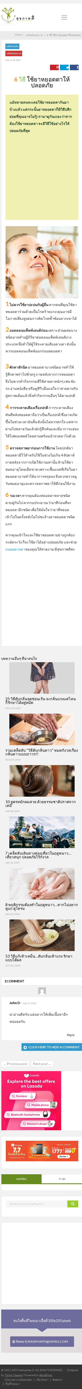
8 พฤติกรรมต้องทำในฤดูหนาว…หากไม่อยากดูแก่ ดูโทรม (41, 906)
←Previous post (15, 1064)
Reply (71, 1035)
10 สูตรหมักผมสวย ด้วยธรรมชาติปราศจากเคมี (40, 803)
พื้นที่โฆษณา (12, 1383)
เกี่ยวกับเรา (42, 1379)
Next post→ (42, 1064)
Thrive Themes (13, 1375)
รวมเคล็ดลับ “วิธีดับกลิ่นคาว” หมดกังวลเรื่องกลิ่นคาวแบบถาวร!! (41, 752)
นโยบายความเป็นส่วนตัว (18, 1379)
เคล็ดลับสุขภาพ (13, 53)
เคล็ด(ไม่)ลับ (12, 46)
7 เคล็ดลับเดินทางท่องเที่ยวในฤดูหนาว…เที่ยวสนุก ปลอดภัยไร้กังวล (38, 855)
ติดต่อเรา (57, 1379)
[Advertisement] (41, 174)
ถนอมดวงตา (15, 549)
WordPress (45, 1375)
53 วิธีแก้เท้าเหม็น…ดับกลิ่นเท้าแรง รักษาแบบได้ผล (38, 958)
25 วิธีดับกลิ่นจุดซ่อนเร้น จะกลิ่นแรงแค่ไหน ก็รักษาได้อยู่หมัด (40, 700)
